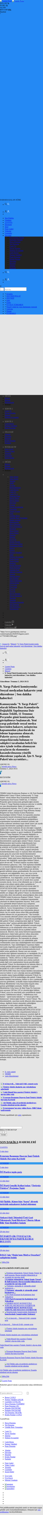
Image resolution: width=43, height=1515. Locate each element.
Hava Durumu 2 (16, 527)
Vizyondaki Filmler (17, 238)
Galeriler (8, 622)
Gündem (8, 220)
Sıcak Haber (9, 458)
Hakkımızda (9, 402)
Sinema (7, 415)
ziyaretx (9, 294)
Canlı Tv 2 (14, 494)
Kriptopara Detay (16, 544)
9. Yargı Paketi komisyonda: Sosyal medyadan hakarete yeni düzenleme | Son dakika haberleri (21, 646)
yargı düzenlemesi (11, 1076)
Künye (7, 398)
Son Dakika (9, 218)
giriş (19, 1115)
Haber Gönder (15, 520)
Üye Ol (12, 589)
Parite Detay (14, 559)
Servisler (8, 235)
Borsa (10, 1397)
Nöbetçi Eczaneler (16, 251)
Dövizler (13, 261)
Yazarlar (8, 453)
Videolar (8, 231)
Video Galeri (9, 451)
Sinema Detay (15, 576)
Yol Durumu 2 (15, 607)
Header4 (13, 529)
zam (8, 300)
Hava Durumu (15, 242)
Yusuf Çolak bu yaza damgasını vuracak (21, 307)
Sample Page (14, 570)
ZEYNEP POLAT (13, 296)
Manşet (13, 644)
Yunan (8, 311)
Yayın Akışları (15, 248)
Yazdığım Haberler (17, 602)
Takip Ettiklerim (16, 581)
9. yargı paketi (10, 1072)
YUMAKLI (11, 313)
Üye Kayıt (9, 1478)
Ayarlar (12, 485)
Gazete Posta (10, 667)
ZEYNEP (10, 298)
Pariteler (13, 268)
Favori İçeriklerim (16, 507)
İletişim (7, 400)
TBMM (8, 1074)
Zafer (8, 303)
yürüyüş (9, 309)
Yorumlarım (14, 609)
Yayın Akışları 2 (16, 596)
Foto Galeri (9, 229)
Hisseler (13, 264)
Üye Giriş (13, 585)
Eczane (12, 505)
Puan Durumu (15, 257)
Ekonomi (8, 225)
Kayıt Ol (13, 540)
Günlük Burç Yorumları (18, 518)
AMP (12, 483)
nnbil (11, 555)
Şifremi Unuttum (16, 572)
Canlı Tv (13, 246)
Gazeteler (8, 233)
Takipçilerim (14, 583)
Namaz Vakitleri (16, 255)
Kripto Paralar (15, 259)
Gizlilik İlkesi (15, 516)
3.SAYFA (8, 222)
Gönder (3, 1135)
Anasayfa (5, 644)
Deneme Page (15, 496)
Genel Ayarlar (15, 511)
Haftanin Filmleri (16, 240)
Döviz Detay (14, 498)
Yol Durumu (14, 244)
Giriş (11, 514)
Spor (6, 227)
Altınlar (12, 266)
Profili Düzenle (15, 566)
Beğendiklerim (15, 488)
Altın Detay (14, 477)
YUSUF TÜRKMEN (14, 305)
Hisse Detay (14, 531)
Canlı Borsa (14, 253)
